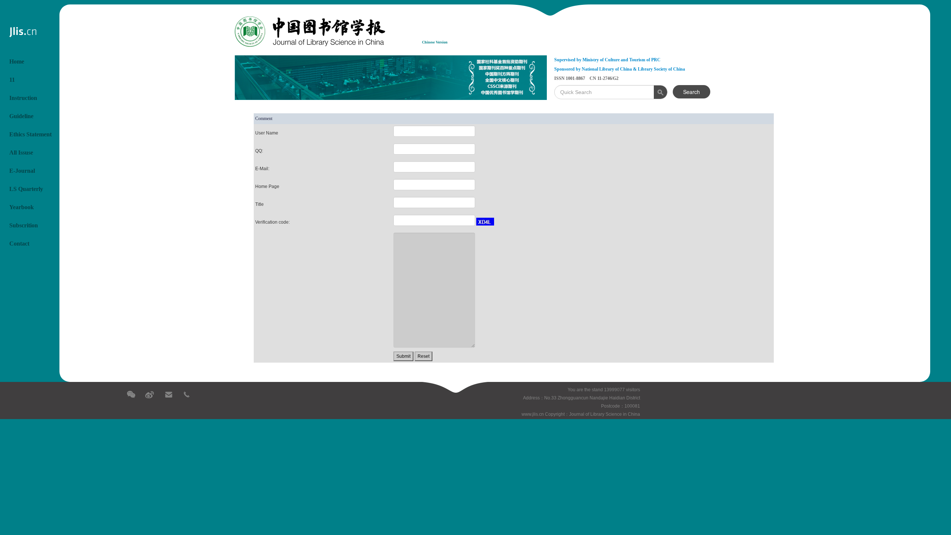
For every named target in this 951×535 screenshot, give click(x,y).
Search (691, 91)
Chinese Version (435, 42)
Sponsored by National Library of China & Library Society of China (619, 69)
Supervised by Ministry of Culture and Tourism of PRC (607, 59)
